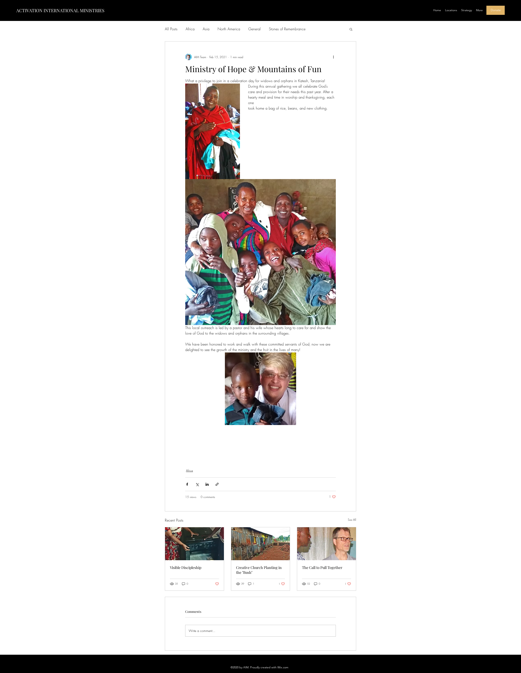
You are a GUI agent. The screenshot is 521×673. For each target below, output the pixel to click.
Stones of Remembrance (287, 28)
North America (229, 28)
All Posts (171, 28)
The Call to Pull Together (322, 567)
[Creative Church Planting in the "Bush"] (260, 543)
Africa (190, 28)
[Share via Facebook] (187, 484)
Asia (206, 28)
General (254, 28)
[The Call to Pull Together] (326, 543)
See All (352, 520)
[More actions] (333, 56)
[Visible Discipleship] (194, 543)
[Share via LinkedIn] (207, 484)
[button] (351, 29)
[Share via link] (217, 484)
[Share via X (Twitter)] (197, 484)
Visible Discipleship (185, 567)
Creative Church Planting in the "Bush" (259, 570)
